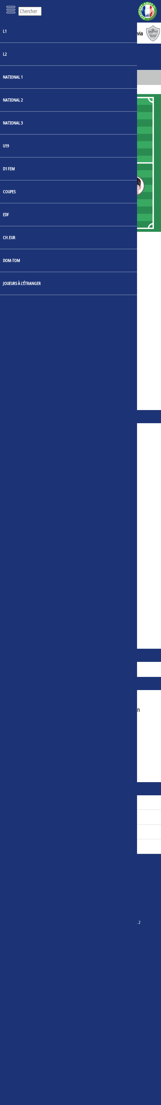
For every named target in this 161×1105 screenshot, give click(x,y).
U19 (6, 145)
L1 (5, 31)
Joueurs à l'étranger (22, 283)
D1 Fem (9, 168)
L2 (5, 54)
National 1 (13, 77)
